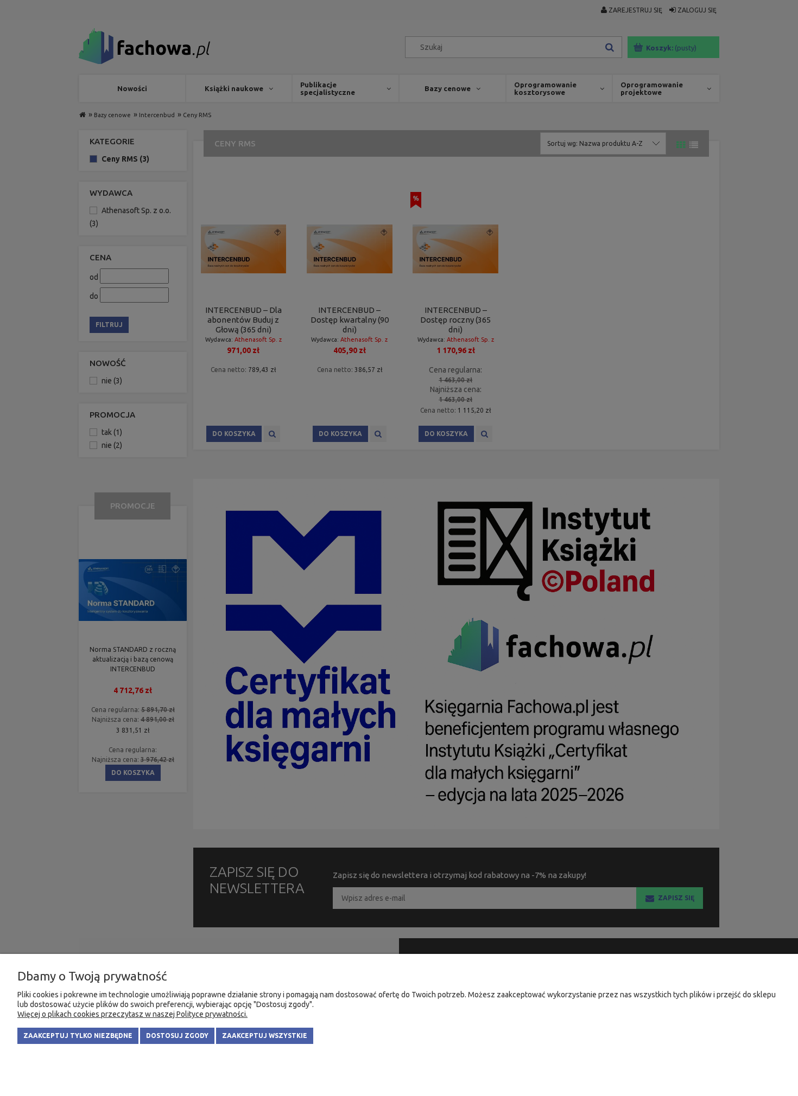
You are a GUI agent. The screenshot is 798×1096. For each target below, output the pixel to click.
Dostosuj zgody (177, 1035)
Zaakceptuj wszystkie (264, 1035)
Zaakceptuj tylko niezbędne (77, 1035)
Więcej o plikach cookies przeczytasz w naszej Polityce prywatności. (132, 1014)
